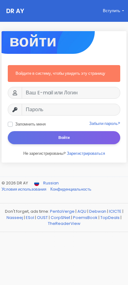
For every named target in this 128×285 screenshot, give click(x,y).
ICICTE (115, 211)
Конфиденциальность (70, 189)
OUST (42, 218)
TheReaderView (64, 223)
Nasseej (15, 218)
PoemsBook (85, 218)
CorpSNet (60, 218)
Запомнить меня (30, 124)
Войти (64, 137)
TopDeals (110, 218)
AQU (81, 211)
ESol (30, 218)
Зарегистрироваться (86, 153)
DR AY (15, 11)
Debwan (97, 211)
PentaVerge (62, 211)
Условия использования (24, 189)
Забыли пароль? (104, 123)
